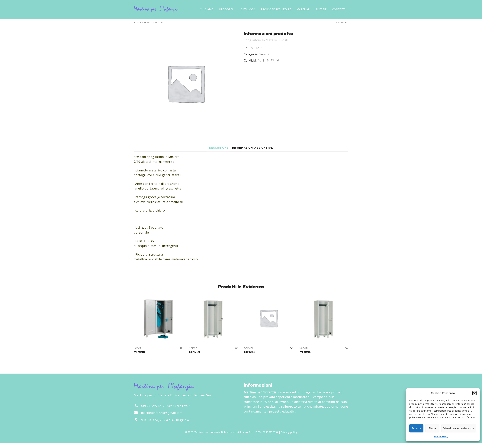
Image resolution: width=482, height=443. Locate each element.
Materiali (303, 9)
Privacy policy (289, 432)
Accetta (416, 428)
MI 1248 (139, 352)
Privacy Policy (441, 436)
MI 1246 (305, 352)
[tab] (218, 147)
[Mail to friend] (272, 60)
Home (137, 22)
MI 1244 (194, 352)
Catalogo (248, 9)
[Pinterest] (268, 60)
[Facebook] (264, 60)
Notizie (321, 9)
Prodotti (226, 9)
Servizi (148, 22)
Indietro (343, 22)
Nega (432, 428)
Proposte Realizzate (276, 9)
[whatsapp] (277, 60)
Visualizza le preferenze (458, 428)
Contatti (338, 9)
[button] (474, 393)
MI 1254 (249, 352)
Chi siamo (207, 9)
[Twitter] (259, 60)
